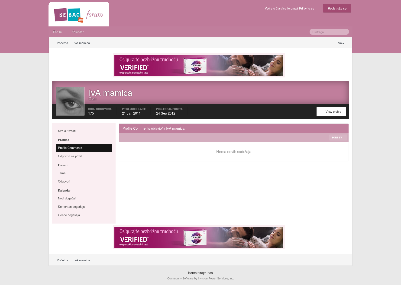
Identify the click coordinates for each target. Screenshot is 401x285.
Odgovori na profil (70, 156)
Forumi (57, 31)
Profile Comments (70, 147)
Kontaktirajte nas (200, 272)
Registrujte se (337, 8)
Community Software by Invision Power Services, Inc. (200, 278)
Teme (61, 173)
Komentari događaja (71, 206)
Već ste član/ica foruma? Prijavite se (290, 8)
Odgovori (64, 181)
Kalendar (78, 31)
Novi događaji (67, 198)
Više (341, 43)
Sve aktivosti (67, 130)
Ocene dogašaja (69, 215)
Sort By (337, 137)
